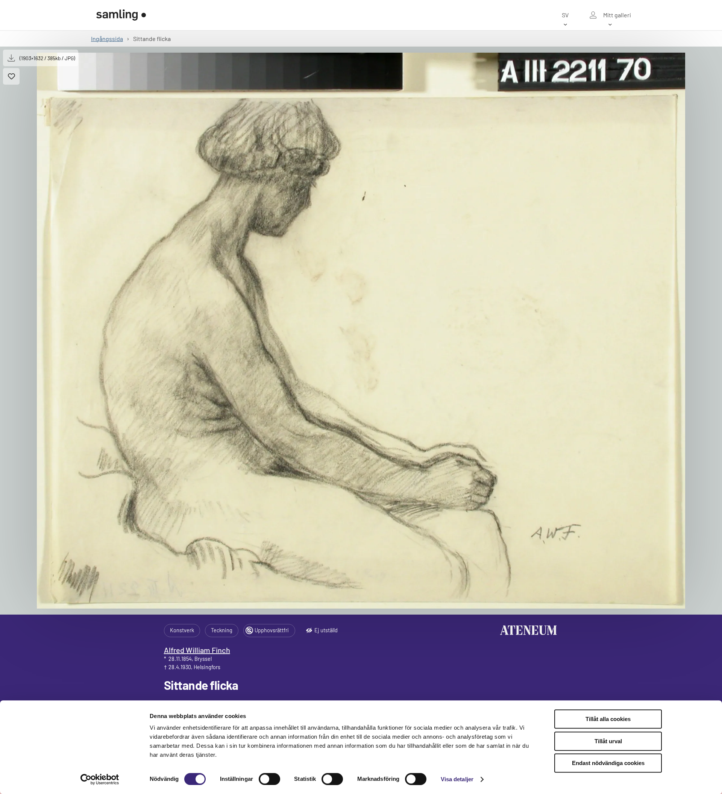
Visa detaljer (457, 779)
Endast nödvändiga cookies (608, 763)
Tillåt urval (608, 741)
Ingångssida (107, 38)
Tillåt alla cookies (608, 719)
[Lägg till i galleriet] (11, 76)
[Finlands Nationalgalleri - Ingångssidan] (121, 15)
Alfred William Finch (197, 649)
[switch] (269, 779)
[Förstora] (361, 331)
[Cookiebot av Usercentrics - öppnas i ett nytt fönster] (100, 779)
